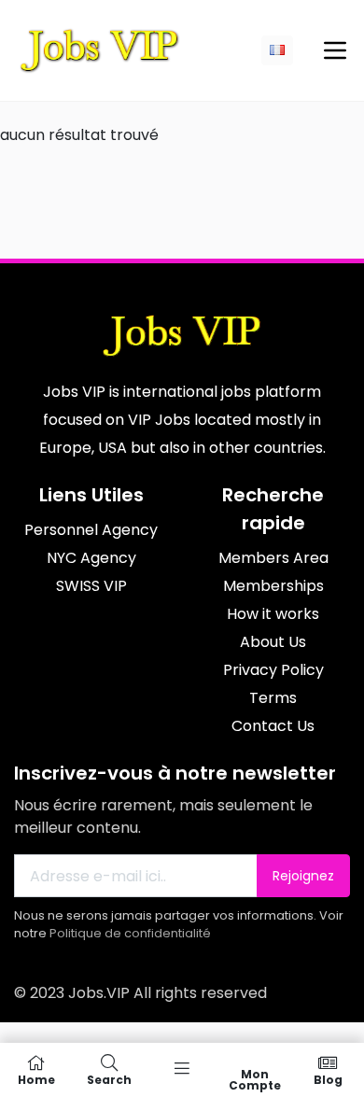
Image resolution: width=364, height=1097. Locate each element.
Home (36, 1079)
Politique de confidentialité (130, 933)
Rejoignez (303, 875)
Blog (328, 1079)
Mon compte (255, 1078)
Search (109, 1079)
